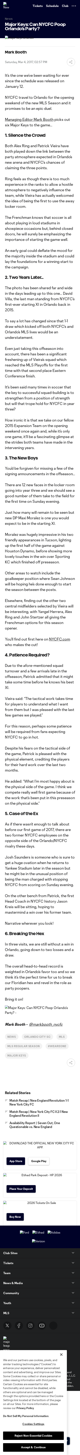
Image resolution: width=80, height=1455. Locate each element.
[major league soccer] (6, 1344)
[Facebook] (19, 1326)
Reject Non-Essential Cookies (34, 1435)
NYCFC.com (59, 639)
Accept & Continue (33, 1447)
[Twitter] (7, 1326)
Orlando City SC (37, 1036)
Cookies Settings (33, 1424)
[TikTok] (53, 1326)
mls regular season (23, 1046)
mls (62, 1036)
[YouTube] (42, 1326)
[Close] (61, 1354)
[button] (74, 6)
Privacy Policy (25, 1408)
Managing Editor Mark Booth (29, 119)
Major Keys (16, 1055)
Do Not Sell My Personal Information (26, 1416)
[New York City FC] (7, 6)
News (11, 1036)
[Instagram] (30, 1326)
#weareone (57, 1046)
